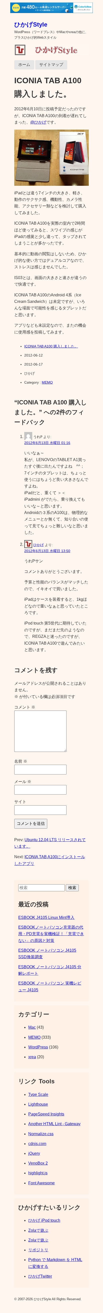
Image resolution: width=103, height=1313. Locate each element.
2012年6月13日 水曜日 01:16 (47, 443)
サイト (20, 802)
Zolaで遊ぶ (38, 1230)
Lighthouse (38, 1104)
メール (22, 781)
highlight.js (38, 1173)
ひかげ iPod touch (44, 1220)
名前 (20, 761)
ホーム (24, 64)
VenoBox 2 (38, 1163)
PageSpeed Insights (46, 1114)
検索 (72, 888)
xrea (32, 1057)
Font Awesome (41, 1183)
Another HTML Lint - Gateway (54, 1124)
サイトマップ (51, 64)
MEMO (47, 382)
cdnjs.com (37, 1144)
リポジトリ (38, 1250)
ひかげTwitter (40, 1276)
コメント (24, 707)
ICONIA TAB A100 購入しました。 (51, 346)
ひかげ (38, 545)
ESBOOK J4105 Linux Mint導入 (46, 917)
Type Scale (38, 1094)
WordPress (38, 1047)
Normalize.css (41, 1134)
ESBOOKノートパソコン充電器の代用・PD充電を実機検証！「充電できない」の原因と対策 (51, 934)
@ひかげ (38, 122)
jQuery (34, 1153)
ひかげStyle (30, 24)
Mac (32, 1027)
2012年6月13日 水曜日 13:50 (47, 551)
